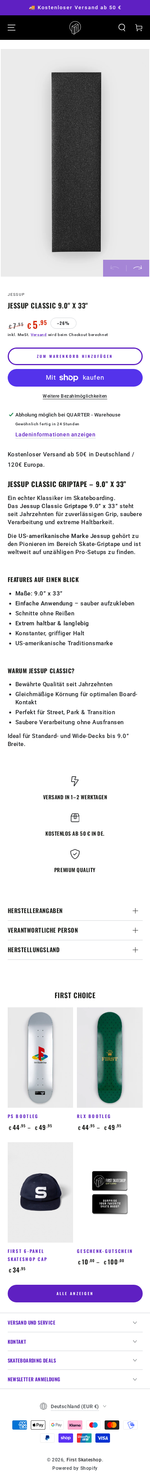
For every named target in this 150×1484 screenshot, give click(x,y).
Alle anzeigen (75, 1293)
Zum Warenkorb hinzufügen (75, 356)
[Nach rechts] (137, 268)
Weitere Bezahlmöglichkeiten (75, 396)
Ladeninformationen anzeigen (55, 434)
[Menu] (11, 27)
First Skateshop (84, 1460)
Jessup (16, 294)
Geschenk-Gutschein (105, 1251)
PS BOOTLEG (23, 1116)
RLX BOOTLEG (94, 1116)
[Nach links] (114, 268)
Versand (39, 335)
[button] (121, 27)
